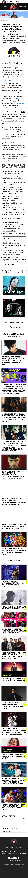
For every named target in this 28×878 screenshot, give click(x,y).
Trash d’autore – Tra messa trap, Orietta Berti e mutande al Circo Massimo (14, 236)
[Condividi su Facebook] (12, 63)
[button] (19, 63)
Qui (14, 101)
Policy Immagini (20, 865)
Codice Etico (21, 864)
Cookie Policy (13, 865)
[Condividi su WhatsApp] (10, 63)
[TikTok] (20, 860)
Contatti (16, 864)
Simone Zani (5, 61)
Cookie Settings (14, 865)
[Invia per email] (22, 63)
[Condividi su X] (15, 63)
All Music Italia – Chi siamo (8, 864)
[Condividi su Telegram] (17, 63)
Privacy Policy (6, 865)
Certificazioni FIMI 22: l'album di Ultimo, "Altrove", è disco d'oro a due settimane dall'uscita (14, 252)
